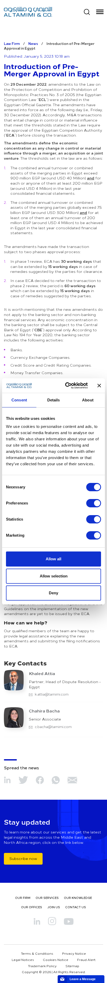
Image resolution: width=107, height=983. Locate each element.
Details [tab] (53, 400)
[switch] (93, 503)
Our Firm (22, 898)
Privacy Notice (74, 953)
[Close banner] (99, 385)
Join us (53, 907)
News (33, 43)
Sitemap (72, 966)
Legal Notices (23, 960)
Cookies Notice (55, 960)
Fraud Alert (86, 960)
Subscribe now (23, 858)
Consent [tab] (19, 400)
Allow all (53, 559)
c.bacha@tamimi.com (53, 726)
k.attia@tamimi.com (51, 694)
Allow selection (54, 576)
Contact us (75, 907)
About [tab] (87, 400)
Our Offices (31, 907)
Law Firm (12, 43)
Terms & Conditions (37, 953)
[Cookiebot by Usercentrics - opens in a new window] (66, 385)
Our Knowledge (78, 898)
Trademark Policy (42, 966)
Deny (53, 593)
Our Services (47, 898)
